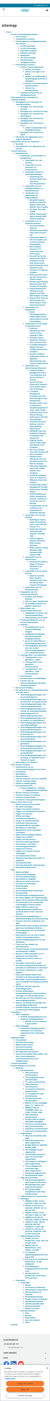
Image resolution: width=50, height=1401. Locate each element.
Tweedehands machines (25, 39)
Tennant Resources (18, 151)
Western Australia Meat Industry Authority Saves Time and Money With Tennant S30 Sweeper (38, 580)
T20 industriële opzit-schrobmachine (33, 1099)
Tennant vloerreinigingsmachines (24, 34)
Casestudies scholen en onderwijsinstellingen (34, 173)
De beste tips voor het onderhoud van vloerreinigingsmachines (31, 999)
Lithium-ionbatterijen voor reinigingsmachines (36, 129)
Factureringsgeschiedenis (26, 846)
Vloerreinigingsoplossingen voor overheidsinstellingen (33, 724)
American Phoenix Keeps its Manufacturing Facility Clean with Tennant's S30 (39, 230)
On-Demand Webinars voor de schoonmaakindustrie (32, 621)
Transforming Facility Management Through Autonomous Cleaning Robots (39, 488)
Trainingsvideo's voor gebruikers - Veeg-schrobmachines (33, 671)
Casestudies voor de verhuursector (33, 558)
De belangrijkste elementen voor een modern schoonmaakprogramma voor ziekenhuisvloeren (36, 649)
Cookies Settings (25, 1395)
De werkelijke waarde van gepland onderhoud (35, 604)
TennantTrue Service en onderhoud (25, 141)
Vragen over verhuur (24, 849)
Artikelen (24, 624)
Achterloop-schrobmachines (36, 1129)
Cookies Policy (10, 1378)
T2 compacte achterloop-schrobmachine (35, 1090)
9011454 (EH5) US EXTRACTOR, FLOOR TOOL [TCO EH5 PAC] (35, 1275)
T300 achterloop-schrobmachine (31, 1085)
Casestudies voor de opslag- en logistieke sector (36, 324)
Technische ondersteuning (26, 823)
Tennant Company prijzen (26, 781)
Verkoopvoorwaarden (24, 1049)
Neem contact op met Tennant (28, 804)
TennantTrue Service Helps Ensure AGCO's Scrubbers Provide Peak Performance (38, 259)
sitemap (14, 1324)
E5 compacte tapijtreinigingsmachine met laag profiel (36, 1254)
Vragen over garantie (24, 814)
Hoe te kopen (21, 36)
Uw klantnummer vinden (26, 856)
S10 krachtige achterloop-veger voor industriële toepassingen (35, 1156)
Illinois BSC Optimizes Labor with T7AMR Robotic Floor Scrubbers (38, 469)
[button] (45, 1353)
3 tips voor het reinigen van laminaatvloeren (27, 945)
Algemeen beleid (17, 1037)
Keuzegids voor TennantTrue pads (34, 111)
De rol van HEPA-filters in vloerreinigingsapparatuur (35, 642)
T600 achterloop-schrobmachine (31, 1074)
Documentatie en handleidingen (33, 678)
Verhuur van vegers (33, 69)
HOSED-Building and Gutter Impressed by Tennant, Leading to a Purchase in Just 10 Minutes (38, 498)
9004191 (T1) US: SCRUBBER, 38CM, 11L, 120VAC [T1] (36, 1104)
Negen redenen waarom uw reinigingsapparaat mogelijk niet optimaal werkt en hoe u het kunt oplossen (29, 910)
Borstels (28, 1315)
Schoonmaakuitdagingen (26, 874)
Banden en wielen (32, 1308)
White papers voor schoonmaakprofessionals (30, 609)
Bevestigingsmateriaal (34, 1297)
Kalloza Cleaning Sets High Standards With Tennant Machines (38, 216)
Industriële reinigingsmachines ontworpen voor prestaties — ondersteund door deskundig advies (32, 1031)
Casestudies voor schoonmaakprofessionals (35, 367)
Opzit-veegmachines (33, 1171)
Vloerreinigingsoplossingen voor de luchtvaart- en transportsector (33, 700)
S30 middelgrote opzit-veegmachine (34, 1151)
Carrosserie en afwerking (35, 1287)
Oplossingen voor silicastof (26, 762)
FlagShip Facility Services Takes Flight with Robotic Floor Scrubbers (38, 443)
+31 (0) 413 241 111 (11, 1344)
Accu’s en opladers (32, 1320)
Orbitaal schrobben (28, 53)
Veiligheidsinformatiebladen (36, 790)
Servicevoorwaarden (24, 1047)
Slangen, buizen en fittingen (36, 1299)
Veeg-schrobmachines (29, 1177)
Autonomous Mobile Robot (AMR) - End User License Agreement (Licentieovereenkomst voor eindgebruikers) (31, 1057)
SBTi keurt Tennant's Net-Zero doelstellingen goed (28, 987)
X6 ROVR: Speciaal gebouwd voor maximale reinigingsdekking (33, 1018)
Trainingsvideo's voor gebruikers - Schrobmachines (33, 664)
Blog (13, 870)
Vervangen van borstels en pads (28, 963)
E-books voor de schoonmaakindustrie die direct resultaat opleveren (33, 683)
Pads (27, 1313)
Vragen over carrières (24, 837)
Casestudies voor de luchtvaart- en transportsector (33, 167)
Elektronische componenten (36, 1290)
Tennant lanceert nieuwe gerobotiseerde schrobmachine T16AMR (32, 950)
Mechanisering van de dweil (36, 617)
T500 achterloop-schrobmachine (31, 1116)
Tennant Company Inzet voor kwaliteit (31, 779)
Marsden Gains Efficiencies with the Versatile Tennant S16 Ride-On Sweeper (38, 460)
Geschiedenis (21, 774)
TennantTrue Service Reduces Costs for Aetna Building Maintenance (38, 425)
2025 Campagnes (22, 1014)
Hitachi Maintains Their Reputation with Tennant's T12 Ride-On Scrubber (39, 268)
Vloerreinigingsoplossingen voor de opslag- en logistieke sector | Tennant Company (33, 757)
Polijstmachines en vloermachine (33, 1196)
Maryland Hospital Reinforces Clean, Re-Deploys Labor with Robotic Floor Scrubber (39, 203)
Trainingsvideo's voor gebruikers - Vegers (33, 658)
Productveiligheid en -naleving (32, 788)
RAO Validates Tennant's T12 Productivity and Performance (36, 250)
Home (8, 32)
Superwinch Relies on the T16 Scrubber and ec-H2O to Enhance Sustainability (38, 240)
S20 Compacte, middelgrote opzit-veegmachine (36, 1162)
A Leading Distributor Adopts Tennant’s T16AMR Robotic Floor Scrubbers (38, 348)
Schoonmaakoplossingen (26, 876)
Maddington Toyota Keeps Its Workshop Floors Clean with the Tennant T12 (38, 523)
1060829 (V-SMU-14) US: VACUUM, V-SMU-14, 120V (35, 1202)
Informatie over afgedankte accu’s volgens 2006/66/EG (29, 138)
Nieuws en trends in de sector (28, 881)
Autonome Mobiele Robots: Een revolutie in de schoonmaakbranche (30, 976)
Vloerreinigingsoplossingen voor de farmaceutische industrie (33, 747)
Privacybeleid (21, 1040)
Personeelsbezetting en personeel (29, 890)
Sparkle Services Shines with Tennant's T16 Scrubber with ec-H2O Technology (38, 385)
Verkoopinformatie (23, 863)
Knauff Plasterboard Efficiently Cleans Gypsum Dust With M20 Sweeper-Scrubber (39, 292)
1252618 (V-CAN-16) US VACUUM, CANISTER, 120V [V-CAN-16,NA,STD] (35, 1231)
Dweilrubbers (30, 1318)
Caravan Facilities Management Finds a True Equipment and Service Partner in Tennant (38, 375)
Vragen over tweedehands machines (30, 811)
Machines (19, 1068)
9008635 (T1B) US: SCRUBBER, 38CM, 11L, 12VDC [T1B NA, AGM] (34, 1110)
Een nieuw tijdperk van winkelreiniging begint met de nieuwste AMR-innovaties (32, 898)
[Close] (47, 1368)
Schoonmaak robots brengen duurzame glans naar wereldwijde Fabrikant (32, 927)
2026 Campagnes (22, 1026)
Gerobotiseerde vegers (34, 1175)
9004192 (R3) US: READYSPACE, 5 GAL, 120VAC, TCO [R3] (33, 1247)
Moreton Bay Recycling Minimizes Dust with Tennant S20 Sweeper (39, 283)
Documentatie (26, 676)
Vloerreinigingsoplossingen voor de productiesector (33, 737)
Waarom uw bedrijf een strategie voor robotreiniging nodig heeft (31, 1004)
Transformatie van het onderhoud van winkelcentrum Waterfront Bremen (39, 509)
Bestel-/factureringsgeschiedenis (29, 835)
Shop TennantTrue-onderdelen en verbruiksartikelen (24, 98)
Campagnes (15, 1012)
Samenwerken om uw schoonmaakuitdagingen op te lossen (31, 768)
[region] (25, 1383)
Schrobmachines (27, 1070)
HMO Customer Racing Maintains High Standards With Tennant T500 (39, 551)
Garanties (19, 144)
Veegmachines (26, 1133)
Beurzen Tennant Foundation (27, 793)
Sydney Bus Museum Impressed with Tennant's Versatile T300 (38, 532)
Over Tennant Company (20, 764)
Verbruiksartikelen (27, 1311)
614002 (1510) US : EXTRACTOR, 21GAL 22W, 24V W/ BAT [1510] (36, 1240)
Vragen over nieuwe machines (28, 809)
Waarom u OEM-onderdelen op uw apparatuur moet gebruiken (29, 955)
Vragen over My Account (25, 839)
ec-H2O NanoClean (27, 46)
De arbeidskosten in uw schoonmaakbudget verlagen (34, 629)
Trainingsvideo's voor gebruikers (33, 655)
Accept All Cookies (25, 1383)
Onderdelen (20, 1280)
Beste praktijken (22, 872)
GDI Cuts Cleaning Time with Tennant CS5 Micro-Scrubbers (39, 451)
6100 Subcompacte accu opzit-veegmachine (34, 1141)
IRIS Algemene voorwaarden (27, 1051)
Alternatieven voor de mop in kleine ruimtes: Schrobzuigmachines (30, 936)
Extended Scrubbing (28, 51)
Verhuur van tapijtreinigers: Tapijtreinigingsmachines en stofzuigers (36, 78)
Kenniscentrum (22, 153)
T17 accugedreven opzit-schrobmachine (34, 1095)
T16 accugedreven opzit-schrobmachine (34, 1078)
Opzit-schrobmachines (34, 1126)
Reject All (25, 1389)
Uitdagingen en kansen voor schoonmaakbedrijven (36, 614)
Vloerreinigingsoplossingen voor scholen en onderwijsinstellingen (33, 710)
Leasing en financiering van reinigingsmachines (31, 94)
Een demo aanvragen (24, 807)
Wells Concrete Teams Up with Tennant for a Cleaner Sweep (38, 277)
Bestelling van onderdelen (26, 828)
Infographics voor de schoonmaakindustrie (29, 593)
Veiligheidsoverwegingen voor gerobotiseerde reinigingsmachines (35, 636)
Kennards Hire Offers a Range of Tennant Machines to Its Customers (39, 565)
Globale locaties (22, 776)
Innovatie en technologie (26, 883)
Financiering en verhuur (25, 65)
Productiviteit (21, 888)
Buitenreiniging (22, 886)
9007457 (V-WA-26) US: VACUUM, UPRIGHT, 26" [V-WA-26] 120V (36, 1207)
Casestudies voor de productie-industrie (33, 222)
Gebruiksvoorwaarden (25, 1042)
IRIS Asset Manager (28, 58)
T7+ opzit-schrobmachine (35, 1082)
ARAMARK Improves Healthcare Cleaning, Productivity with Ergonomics (38, 434)
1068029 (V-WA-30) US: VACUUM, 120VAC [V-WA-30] (36, 1218)
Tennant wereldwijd (19, 1063)
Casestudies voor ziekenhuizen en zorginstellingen (32, 195)
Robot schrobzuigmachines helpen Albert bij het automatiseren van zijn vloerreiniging (39, 316)
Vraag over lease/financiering (27, 821)
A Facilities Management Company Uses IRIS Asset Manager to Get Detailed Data (38, 396)
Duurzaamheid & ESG (24, 786)
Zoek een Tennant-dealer (26, 797)
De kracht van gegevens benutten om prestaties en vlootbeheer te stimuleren (32, 966)
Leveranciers (21, 771)
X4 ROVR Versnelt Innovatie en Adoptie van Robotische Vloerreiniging (31, 1008)
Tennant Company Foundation (28, 795)
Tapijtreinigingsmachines (30, 1236)
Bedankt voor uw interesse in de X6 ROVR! (36, 1022)
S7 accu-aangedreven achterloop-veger (33, 1167)
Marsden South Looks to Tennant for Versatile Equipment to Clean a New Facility (39, 406)
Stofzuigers (24, 1198)
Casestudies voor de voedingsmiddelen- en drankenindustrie (34, 188)
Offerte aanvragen (23, 816)
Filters (27, 1322)
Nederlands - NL (42, 5)
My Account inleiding (24, 688)
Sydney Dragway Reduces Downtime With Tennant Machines (37, 541)
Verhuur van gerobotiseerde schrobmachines (36, 84)
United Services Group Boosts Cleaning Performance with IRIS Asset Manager (39, 415)
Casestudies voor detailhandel (32, 308)
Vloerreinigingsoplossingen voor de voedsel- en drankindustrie (33, 719)
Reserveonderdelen (32, 1306)
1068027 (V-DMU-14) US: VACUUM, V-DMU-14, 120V (35, 1213)
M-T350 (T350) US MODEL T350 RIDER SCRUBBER (35, 1120)
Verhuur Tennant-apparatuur (32, 67)
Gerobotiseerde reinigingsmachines (28, 61)
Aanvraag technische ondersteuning (30, 865)
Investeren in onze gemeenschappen (30, 800)
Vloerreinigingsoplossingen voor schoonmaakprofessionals (33, 705)
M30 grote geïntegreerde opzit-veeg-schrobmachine (35, 1181)
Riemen (28, 1285)
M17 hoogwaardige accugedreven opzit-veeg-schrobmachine (35, 1191)
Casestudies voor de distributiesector (33, 588)
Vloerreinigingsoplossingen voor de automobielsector (33, 696)
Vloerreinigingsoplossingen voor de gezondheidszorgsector (33, 728)
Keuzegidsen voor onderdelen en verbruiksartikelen (29, 103)
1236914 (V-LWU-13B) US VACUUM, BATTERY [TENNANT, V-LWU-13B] (35, 1224)
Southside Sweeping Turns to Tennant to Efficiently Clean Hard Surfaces (38, 478)
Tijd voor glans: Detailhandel (36, 601)
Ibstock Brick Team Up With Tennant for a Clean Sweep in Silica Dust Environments (39, 301)
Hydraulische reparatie (34, 1301)
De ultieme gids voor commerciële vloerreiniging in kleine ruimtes (29, 903)
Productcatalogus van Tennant (23, 1065)
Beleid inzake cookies (24, 1044)
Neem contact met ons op (21, 802)
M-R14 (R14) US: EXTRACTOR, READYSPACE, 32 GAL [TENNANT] (36, 1261)
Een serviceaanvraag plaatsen (27, 842)
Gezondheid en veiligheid (26, 879)
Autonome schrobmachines (36, 1131)
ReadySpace (25, 55)
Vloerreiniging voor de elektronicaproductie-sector (31, 714)
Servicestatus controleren (26, 844)
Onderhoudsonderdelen (34, 1304)
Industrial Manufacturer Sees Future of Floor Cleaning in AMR (37, 331)
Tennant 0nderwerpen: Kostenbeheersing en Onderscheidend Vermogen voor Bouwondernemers (31, 993)
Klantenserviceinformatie (26, 867)
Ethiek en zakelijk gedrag (26, 783)
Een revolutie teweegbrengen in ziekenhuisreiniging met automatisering (32, 917)
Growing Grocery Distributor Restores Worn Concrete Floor (38, 340)
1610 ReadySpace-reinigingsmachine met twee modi (36, 1268)
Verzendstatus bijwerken (26, 818)
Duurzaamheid (21, 893)
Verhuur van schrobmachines (31, 89)
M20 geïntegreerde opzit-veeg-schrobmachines (35, 1185)
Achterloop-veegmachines (35, 1173)
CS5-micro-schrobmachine (35, 1124)
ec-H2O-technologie (28, 48)
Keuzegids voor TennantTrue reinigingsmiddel (31, 119)
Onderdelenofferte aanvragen (28, 825)
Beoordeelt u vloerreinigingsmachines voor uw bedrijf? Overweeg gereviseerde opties (32, 981)
